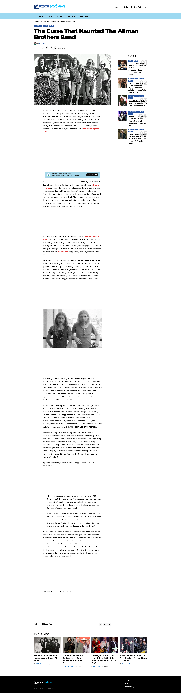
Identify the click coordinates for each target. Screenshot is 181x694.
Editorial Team (69, 666)
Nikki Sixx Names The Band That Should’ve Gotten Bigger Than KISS (133, 658)
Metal (130, 60)
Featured (140, 78)
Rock (51, 25)
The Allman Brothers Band (61, 592)
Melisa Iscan (97, 666)
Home (36, 22)
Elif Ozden (42, 43)
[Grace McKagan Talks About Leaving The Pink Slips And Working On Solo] (122, 100)
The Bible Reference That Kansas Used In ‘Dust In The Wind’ (46, 658)
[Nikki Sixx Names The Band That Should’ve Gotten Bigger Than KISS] (133, 645)
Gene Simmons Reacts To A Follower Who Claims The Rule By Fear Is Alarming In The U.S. (137, 121)
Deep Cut (38, 25)
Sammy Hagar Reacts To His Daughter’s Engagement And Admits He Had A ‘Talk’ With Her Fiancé (137, 87)
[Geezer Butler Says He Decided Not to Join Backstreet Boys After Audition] (76, 645)
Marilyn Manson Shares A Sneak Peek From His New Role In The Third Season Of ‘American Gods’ (137, 138)
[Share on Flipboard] (46, 48)
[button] (146, 7)
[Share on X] (42, 48)
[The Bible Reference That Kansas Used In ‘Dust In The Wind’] (47, 645)
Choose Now (92, 174)
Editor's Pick (132, 78)
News (45, 25)
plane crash (63, 252)
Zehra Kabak (126, 664)
